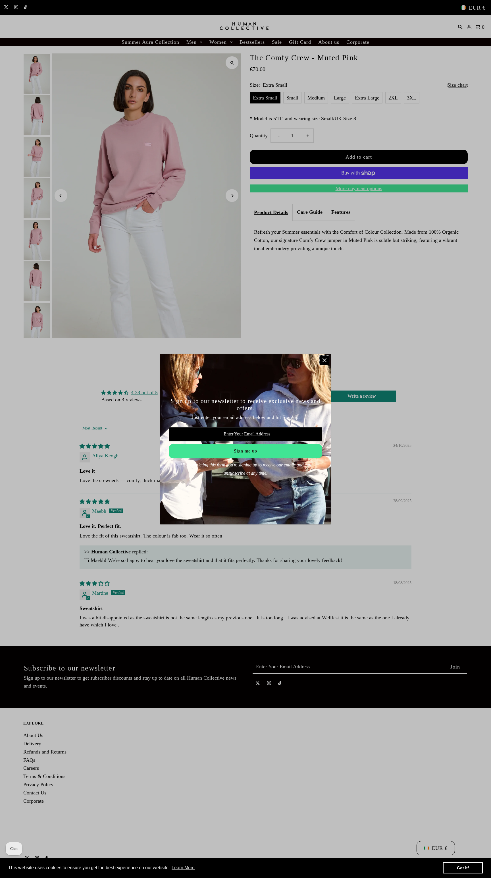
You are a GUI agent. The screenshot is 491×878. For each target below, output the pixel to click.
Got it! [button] (463, 867)
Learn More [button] (183, 867)
